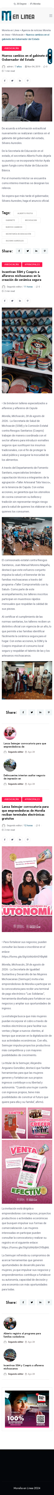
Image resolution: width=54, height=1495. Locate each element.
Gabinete (10, 220)
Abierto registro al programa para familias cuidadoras (22, 1335)
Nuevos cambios (14, 227)
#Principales (32, 264)
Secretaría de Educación (18, 234)
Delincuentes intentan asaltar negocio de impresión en (24, 777)
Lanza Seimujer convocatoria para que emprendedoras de (25, 745)
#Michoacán (11, 48)
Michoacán (31, 220)
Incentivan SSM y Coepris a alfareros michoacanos (24, 1367)
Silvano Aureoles (15, 241)
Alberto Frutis (25, 213)
